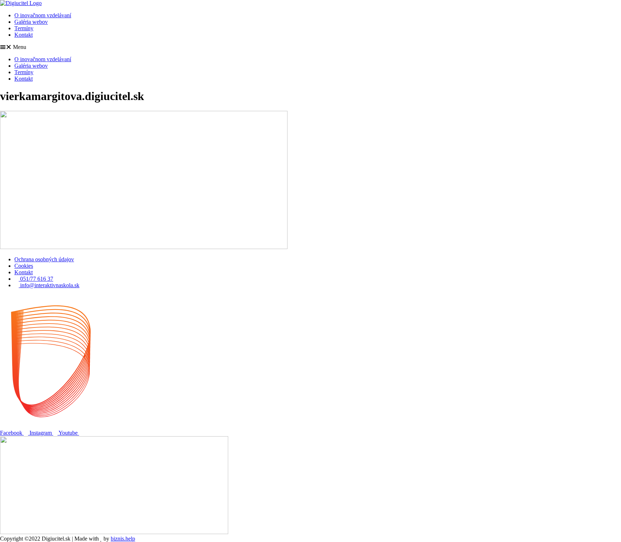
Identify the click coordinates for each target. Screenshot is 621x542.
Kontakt (23, 35)
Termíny (23, 28)
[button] (310, 47)
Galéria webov (31, 22)
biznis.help (123, 539)
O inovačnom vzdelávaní (42, 15)
